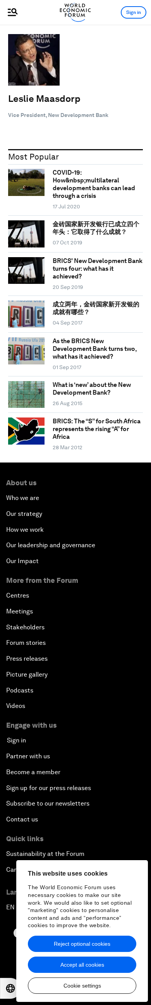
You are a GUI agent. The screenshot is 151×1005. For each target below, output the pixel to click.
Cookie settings (82, 986)
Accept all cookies (82, 965)
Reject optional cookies (82, 944)
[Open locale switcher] (10, 988)
